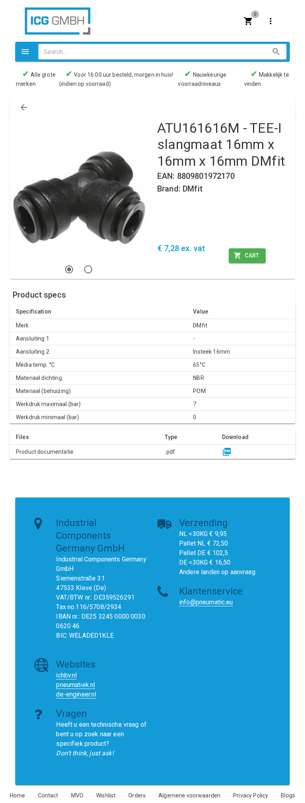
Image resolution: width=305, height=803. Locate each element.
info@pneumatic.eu (206, 602)
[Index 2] (88, 269)
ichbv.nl (66, 675)
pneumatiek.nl (75, 685)
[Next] (138, 199)
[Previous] (19, 199)
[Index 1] (69, 269)
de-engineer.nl (76, 694)
